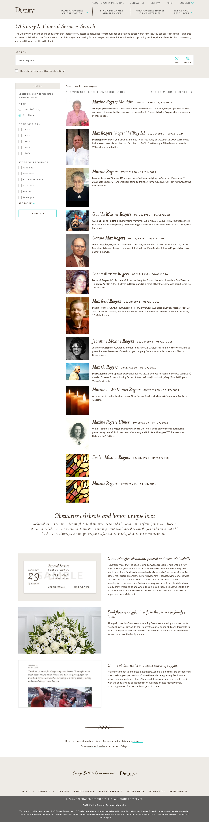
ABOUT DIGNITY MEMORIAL (108, 3)
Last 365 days (32, 109)
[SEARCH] (188, 58)
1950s (26, 147)
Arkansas (28, 173)
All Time (28, 115)
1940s (26, 141)
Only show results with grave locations (42, 70)
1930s (26, 135)
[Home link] (25, 10)
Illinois (27, 191)
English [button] (185, 3)
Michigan (28, 197)
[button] (74, 12)
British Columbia (33, 179)
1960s (26, 153)
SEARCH (21, 52)
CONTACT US (137, 3)
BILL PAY (155, 3)
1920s (26, 129)
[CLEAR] (177, 59)
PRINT (170, 3)
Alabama (28, 167)
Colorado (28, 185)
